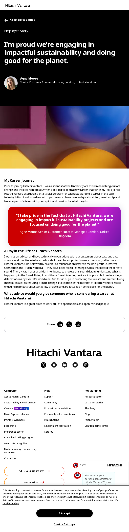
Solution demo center (96, 425)
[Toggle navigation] (123, 5)
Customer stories (94, 402)
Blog (87, 414)
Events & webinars (14, 419)
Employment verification (57, 425)
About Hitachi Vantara (16, 396)
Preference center (14, 431)
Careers (8, 408)
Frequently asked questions (59, 414)
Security (48, 431)
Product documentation (57, 408)
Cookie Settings (64, 524)
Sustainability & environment (20, 402)
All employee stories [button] (22, 20)
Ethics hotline (51, 419)
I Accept (64, 513)
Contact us (10, 458)
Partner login (92, 419)
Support (48, 396)
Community (50, 402)
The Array (90, 408)
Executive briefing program (19, 437)
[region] (64, 508)
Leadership (10, 425)
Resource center (93, 396)
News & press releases (16, 414)
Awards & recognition (16, 443)
